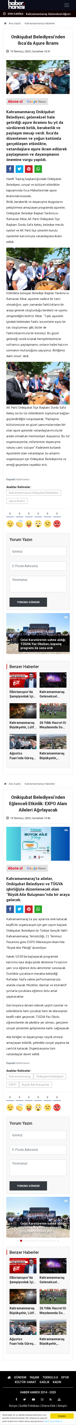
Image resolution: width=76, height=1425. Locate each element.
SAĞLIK (44, 1382)
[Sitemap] (59, 1399)
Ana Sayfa (14, 23)
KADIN (57, 1382)
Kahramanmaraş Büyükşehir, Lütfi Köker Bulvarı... (22, 727)
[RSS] (50, 1399)
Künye (13, 1405)
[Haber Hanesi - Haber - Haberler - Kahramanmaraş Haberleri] (16, 5)
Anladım (62, 1415)
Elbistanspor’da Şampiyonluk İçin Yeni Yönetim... (22, 696)
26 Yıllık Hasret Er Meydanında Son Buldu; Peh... (53, 727)
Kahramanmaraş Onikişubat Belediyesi (33, 492)
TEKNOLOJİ (50, 1377)
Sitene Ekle (48, 1405)
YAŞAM (34, 1377)
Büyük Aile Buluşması (35, 1084)
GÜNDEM (20, 1377)
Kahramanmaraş (20, 1076)
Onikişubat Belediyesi (49, 1076)
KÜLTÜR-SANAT (25, 1382)
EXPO (12, 1084)
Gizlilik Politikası (29, 1405)
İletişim (62, 1405)
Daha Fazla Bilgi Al (53, 1421)
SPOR (65, 1377)
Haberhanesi (22, 479)
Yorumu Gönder (28, 602)
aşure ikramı (17, 501)
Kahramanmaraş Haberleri (40, 23)
